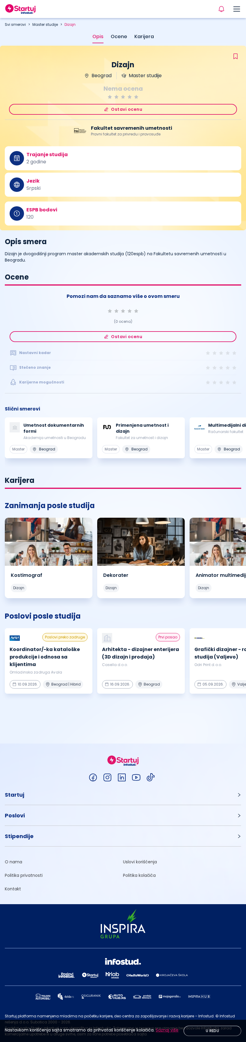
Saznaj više (167, 1030)
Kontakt (13, 889)
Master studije (45, 24)
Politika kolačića (139, 875)
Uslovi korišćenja (140, 862)
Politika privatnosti (24, 875)
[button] (123, 794)
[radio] (110, 97)
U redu (212, 1030)
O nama (13, 862)
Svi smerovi (15, 24)
